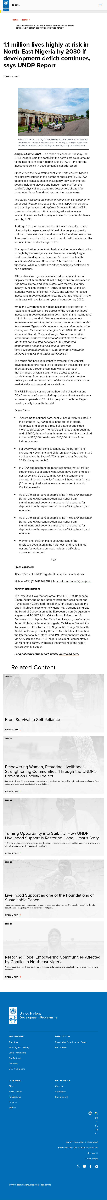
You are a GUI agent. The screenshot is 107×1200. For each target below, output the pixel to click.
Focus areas (61, 1047)
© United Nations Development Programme (30, 1184)
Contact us (60, 1091)
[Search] (96, 1123)
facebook (90, 1166)
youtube (96, 1166)
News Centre (15, 1091)
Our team (13, 1063)
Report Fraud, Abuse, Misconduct (82, 1142)
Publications (15, 1097)
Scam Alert (92, 1153)
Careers (59, 1086)
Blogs (11, 1086)
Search (96, 5)
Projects (13, 1102)
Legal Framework (17, 1052)
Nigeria (16, 4)
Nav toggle (100, 5)
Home (15, 20)
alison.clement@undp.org (76, 581)
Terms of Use (92, 1158)
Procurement (61, 1097)
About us (13, 1042)
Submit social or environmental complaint (78, 1147)
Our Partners (15, 1058)
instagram (84, 1166)
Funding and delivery (19, 1047)
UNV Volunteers (17, 1068)
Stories (12, 1107)
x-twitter (78, 1166)
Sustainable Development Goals (70, 1042)
